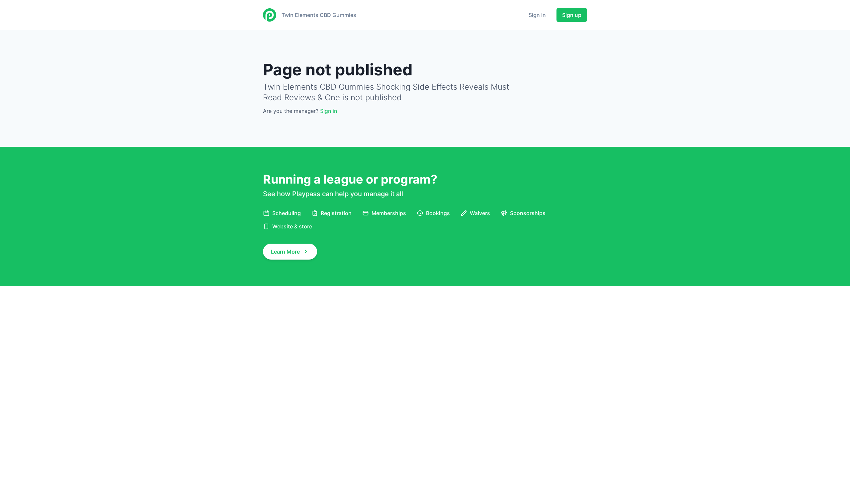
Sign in (537, 15)
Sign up (571, 15)
